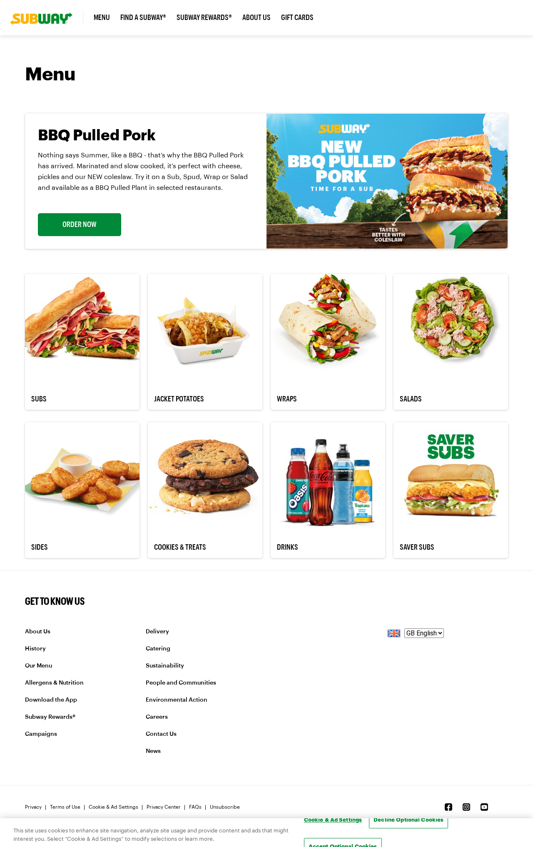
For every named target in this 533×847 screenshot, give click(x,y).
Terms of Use (65, 807)
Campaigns (41, 734)
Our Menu (38, 666)
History (35, 649)
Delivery (157, 632)
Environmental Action (176, 700)
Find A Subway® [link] (143, 17)
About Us (37, 632)
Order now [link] (79, 224)
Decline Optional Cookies (408, 819)
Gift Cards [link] (297, 17)
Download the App (51, 700)
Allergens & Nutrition (54, 683)
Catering (158, 649)
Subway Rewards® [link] (204, 17)
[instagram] (466, 807)
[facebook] (448, 807)
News (153, 751)
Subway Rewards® (50, 717)
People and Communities (181, 683)
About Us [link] (256, 17)
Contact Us (161, 734)
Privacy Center (164, 807)
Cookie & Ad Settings (113, 807)
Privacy (33, 807)
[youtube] (484, 807)
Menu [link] (102, 17)
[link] (46, 17)
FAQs (195, 807)
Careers (157, 717)
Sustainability (165, 666)
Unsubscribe (225, 807)
